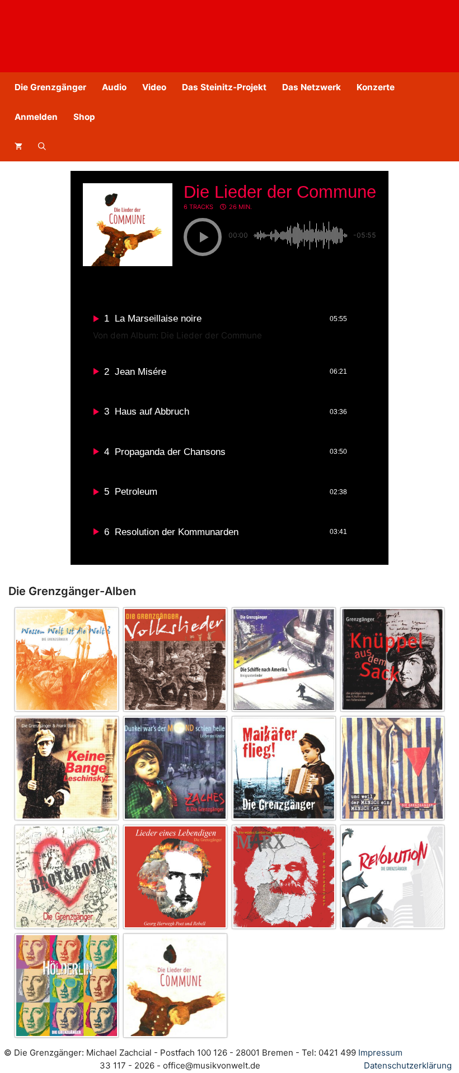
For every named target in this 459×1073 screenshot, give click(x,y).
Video (154, 87)
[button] (42, 146)
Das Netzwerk (311, 87)
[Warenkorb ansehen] (18, 146)
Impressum (380, 1052)
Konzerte (376, 87)
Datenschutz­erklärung (408, 1065)
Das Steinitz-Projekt (224, 87)
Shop (84, 117)
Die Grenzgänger (50, 87)
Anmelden (36, 117)
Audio (114, 87)
